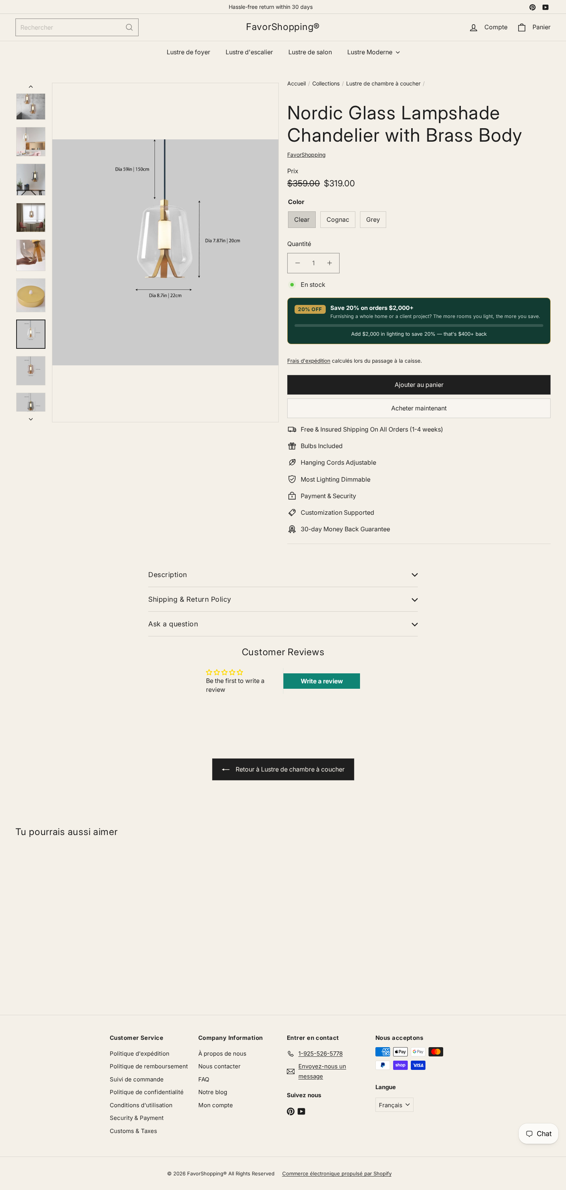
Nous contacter (219, 1066)
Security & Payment (137, 1117)
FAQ (203, 1079)
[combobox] (77, 27)
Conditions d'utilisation (141, 1105)
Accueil (296, 83)
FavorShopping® (283, 27)
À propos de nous (222, 1053)
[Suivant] (30, 417)
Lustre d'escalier (249, 52)
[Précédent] (30, 88)
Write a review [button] (322, 681)
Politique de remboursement (149, 1066)
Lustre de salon (310, 52)
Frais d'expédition (308, 360)
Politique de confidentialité (147, 1092)
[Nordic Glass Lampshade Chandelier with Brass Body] (60, 922)
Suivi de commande (137, 1079)
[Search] (129, 27)
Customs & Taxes (133, 1131)
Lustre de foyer (188, 52)
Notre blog (212, 1092)
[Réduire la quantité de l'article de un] (297, 263)
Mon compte (215, 1105)
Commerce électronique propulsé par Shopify (337, 1173)
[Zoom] (165, 252)
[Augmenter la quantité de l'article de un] (329, 263)
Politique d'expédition (139, 1053)
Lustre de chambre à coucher (383, 83)
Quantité (299, 243)
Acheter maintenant (419, 408)
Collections (326, 83)
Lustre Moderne (370, 52)
